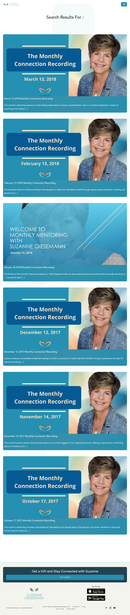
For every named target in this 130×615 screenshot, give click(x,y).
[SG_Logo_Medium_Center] (34, 587)
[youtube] (114, 608)
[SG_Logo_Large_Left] (11, 3)
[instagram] (110, 608)
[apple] (96, 589)
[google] (96, 596)
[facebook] (106, 608)
